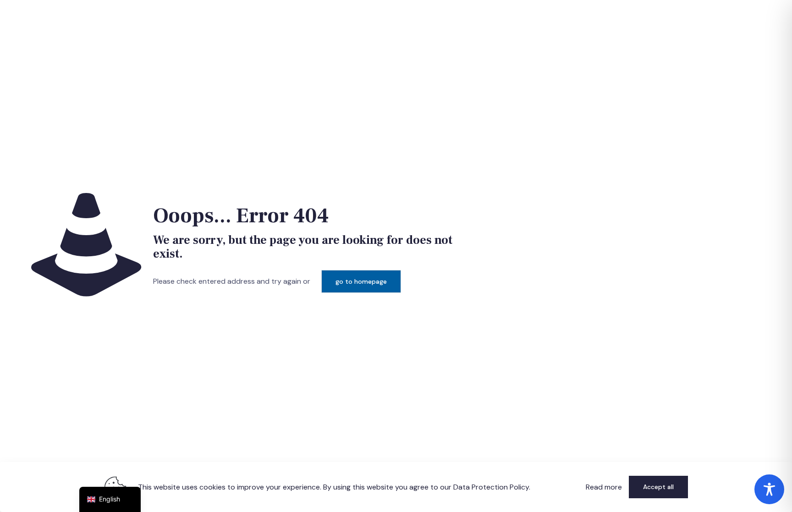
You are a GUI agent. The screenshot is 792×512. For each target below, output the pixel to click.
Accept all (658, 487)
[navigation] (110, 499)
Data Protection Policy (491, 487)
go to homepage (361, 281)
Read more (604, 487)
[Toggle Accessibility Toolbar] (769, 489)
